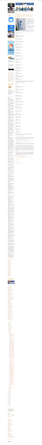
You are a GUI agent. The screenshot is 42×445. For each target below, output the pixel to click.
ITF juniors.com (9, 423)
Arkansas (28, 143)
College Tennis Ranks (25, 134)
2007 (8, 403)
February (10, 387)
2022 (8, 389)
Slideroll (8, 307)
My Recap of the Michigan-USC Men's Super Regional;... (11, 362)
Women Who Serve (9, 433)
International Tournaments (10, 294)
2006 (8, 404)
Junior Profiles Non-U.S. (10, 298)
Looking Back (9, 301)
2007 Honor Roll (9, 274)
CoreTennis (9, 421)
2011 (8, 399)
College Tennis (9, 290)
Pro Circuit (9, 304)
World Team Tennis (9, 316)
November (10, 327)
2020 (8, 391)
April (9, 385)
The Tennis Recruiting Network (10, 311)
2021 (8, 390)
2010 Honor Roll (9, 272)
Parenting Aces (9, 425)
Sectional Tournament (10, 306)
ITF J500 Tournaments (10, 297)
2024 (8, 324)
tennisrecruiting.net (9, 429)
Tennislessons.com (9, 428)
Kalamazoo (9, 300)
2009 (8, 401)
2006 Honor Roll (9, 275)
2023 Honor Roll (9, 262)
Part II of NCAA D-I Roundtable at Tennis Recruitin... (11, 376)
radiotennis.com (9, 426)
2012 (8, 398)
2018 (8, 393)
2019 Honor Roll (9, 265)
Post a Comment (16, 160)
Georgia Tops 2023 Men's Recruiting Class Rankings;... (11, 337)
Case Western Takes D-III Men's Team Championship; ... (11, 358)
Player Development (9, 303)
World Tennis (9, 317)
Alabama (25, 143)
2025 (8, 323)
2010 (8, 400)
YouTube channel (29, 133)
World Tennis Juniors (10, 318)
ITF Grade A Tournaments (10, 296)
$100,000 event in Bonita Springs (22, 146)
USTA (18, 157)
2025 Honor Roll (9, 260)
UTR (8, 432)
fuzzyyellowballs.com (10, 422)
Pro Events (9, 305)
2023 (8, 325)
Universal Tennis (9, 313)
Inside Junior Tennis (9, 293)
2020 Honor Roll (9, 264)
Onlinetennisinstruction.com (10, 424)
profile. (11, 411)
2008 (8, 402)
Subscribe (11, 69)
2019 (8, 392)
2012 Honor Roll (9, 270)
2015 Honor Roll (9, 268)
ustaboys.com (9, 431)
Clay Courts (9, 288)
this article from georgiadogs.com (24, 139)
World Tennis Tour (21, 157)
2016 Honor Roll (9, 267)
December (10, 326)
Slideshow (9, 308)
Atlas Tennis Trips (9, 419)
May (9, 332)
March (9, 386)
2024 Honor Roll (9, 261)
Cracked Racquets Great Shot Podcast (11, 436)
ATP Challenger (9, 286)
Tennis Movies (9, 310)
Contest (8, 291)
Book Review (9, 287)
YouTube (24, 157)
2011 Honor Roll (9, 271)
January (9, 388)
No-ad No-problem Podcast (10, 435)
